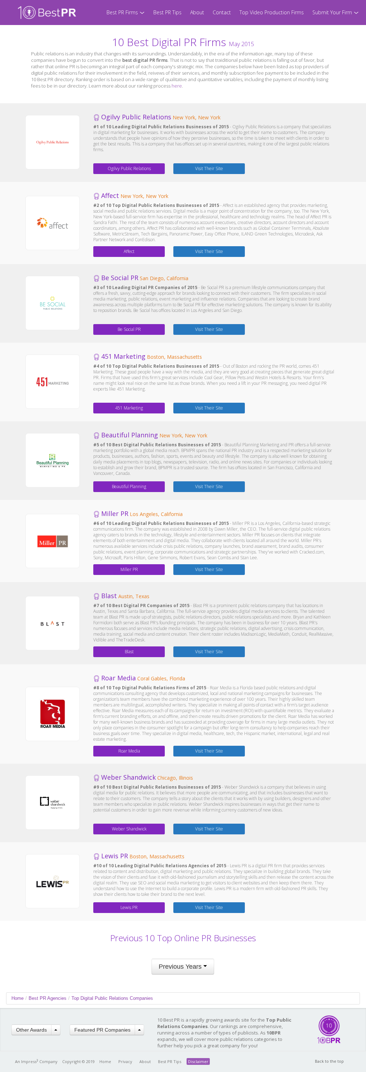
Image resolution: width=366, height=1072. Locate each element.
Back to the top (329, 1061)
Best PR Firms (123, 12)
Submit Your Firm (332, 12)
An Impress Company (36, 1061)
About (197, 12)
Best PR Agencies (47, 998)
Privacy (125, 1061)
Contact (222, 12)
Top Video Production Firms (271, 12)
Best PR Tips (167, 12)
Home (17, 998)
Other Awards (31, 1030)
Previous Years (181, 966)
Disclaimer (198, 1061)
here (177, 86)
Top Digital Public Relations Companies (112, 998)
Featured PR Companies (102, 1030)
